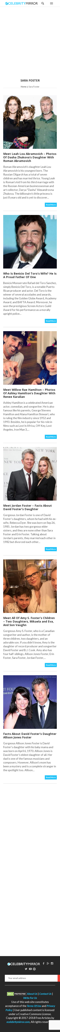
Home (23, 86)
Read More (51, 204)
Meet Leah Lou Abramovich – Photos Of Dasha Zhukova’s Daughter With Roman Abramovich (29, 157)
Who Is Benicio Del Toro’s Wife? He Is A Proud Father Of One (29, 275)
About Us (32, 993)
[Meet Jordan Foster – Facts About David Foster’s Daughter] (30, 474)
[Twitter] (26, 968)
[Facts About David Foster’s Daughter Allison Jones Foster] (30, 702)
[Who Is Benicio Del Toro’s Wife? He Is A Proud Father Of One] (30, 242)
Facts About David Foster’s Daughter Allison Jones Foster (29, 735)
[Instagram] (52, 963)
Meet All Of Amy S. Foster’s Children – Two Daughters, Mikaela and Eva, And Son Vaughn (29, 621)
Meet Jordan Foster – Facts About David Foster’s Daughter (27, 507)
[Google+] (48, 963)
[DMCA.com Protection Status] (16, 993)
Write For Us (30, 998)
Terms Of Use (34, 1006)
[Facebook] (43, 963)
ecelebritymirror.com (18, 1022)
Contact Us (45, 993)
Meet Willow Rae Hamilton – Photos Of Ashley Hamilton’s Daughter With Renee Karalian (29, 393)
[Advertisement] (30, 45)
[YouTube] (30, 968)
